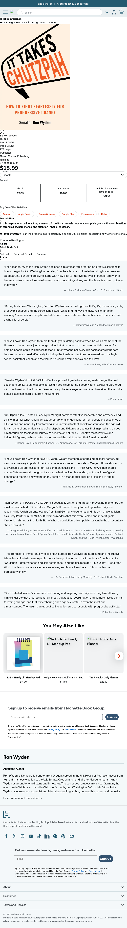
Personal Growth (23, 254)
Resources (9, 896)
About (7, 887)
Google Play (68, 214)
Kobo (104, 214)
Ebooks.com (87, 214)
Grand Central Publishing (14, 156)
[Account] (114, 12)
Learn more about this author (21, 798)
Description (7, 218)
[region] (63, 658)
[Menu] (5, 12)
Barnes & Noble (47, 214)
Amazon (7, 214)
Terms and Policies (14, 905)
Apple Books (24, 214)
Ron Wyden (10, 135)
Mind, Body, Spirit (10, 247)
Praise (3, 257)
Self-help (5, 254)
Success (41, 254)
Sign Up (112, 717)
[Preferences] (106, 12)
